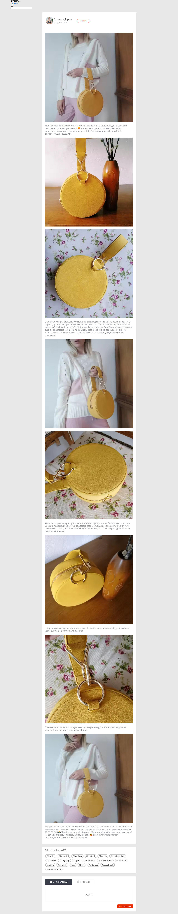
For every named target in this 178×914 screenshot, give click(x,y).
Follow (83, 21)
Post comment (125, 906)
